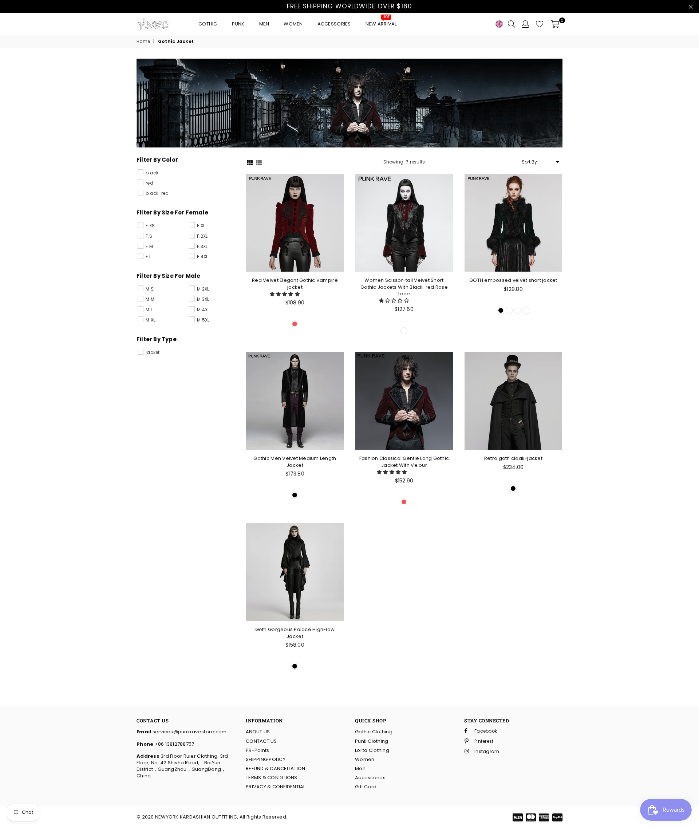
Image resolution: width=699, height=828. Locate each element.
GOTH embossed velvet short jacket (513, 280)
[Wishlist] (539, 24)
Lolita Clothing (372, 750)
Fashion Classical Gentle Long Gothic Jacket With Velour (404, 461)
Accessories (334, 23)
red (149, 183)
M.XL (150, 320)
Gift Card (365, 786)
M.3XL (203, 299)
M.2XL (203, 289)
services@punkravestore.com (188, 731)
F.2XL (202, 236)
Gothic (207, 23)
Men (264, 23)
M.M (150, 299)
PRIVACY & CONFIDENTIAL (275, 786)
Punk (238, 23)
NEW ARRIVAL (381, 22)
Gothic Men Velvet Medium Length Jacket (294, 461)
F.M (149, 246)
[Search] (511, 24)
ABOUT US (258, 731)
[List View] (259, 162)
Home (143, 41)
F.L (148, 256)
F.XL (201, 225)
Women (293, 23)
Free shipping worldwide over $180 (349, 6)
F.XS (150, 225)
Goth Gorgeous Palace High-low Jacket (295, 632)
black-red (157, 193)
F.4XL (202, 256)
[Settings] (525, 24)
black (152, 173)
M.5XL (203, 320)
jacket (153, 352)
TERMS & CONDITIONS (271, 777)
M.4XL (203, 310)
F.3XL (202, 246)
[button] (285, 294)
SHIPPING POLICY (265, 759)
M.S (150, 289)
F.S (149, 236)
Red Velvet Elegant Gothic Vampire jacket (295, 283)
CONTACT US (261, 741)
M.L (149, 310)
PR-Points (257, 750)
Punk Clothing (371, 741)
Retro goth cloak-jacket (513, 458)
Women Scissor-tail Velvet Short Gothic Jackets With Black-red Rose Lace (404, 287)
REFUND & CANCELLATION (275, 768)
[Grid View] (250, 162)
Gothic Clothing (373, 731)
